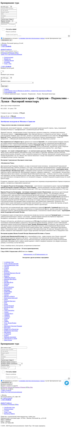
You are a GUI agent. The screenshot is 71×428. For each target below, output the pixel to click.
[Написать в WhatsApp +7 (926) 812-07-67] (11, 53)
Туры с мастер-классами (11, 263)
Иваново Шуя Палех (10, 279)
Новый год (7, 59)
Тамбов (6, 321)
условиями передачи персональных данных (32, 38)
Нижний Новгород (9, 301)
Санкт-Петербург (9, 310)
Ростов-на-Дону (9, 307)
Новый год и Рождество (11, 329)
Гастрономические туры (11, 265)
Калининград (8, 288)
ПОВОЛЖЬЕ (8, 291)
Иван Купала (8, 340)
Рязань (6, 309)
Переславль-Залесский (10, 298)
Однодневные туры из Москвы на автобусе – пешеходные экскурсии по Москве (28, 90)
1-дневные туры (9, 262)
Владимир (7, 274)
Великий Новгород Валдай (12, 273)
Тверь (6, 320)
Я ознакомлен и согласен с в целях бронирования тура (32, 38)
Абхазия (6, 266)
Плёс (5, 302)
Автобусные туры (9, 407)
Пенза (6, 299)
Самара (6, 312)
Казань (6, 285)
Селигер (6, 318)
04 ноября (7, 62)
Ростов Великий (9, 305)
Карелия (6, 284)
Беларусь (6, 271)
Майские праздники (10, 337)
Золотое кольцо (8, 57)
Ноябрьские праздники (11, 330)
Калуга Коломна (9, 287)
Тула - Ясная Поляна (10, 323)
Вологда (6, 276)
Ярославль (7, 327)
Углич (6, 324)
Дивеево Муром (9, 60)
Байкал (6, 270)
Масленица (7, 332)
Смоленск (7, 316)
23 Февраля (7, 334)
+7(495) (6, 66)
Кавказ (6, 280)
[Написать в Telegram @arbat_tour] (4, 53)
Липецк (6, 295)
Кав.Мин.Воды (8, 282)
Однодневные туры (10, 92)
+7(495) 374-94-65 (6, 390)
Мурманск (7, 293)
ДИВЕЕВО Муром (9, 277)
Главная (6, 89)
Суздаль (6, 410)
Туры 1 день (7, 63)
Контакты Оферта (9, 413)
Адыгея (6, 268)
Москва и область (9, 296)
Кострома (7, 290)
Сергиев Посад (8, 313)
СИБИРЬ (7, 315)
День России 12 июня (10, 338)
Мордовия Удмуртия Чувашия (13, 326)
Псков (6, 304)
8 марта (6, 335)
